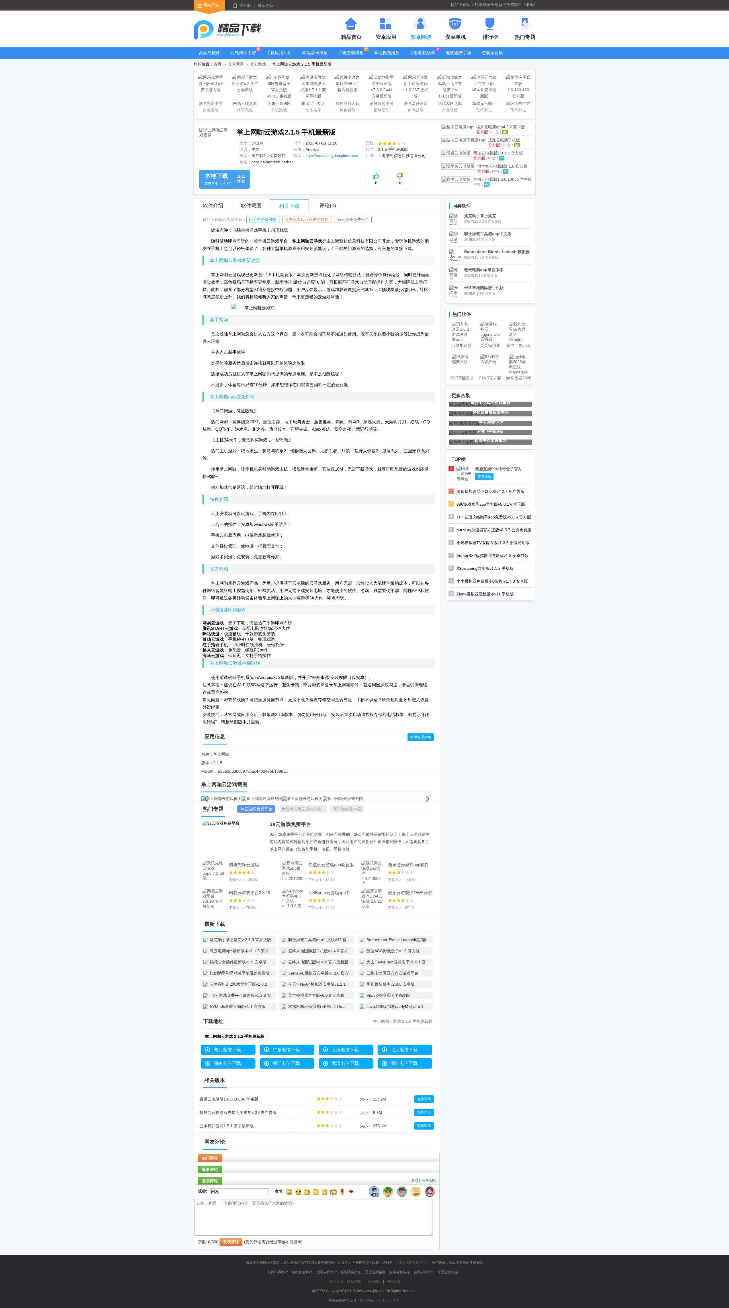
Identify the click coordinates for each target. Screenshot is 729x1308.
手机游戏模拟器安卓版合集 (351, 57)
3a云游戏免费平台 (353, 219)
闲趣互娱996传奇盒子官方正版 (279, 104)
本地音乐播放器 (315, 57)
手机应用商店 (279, 52)
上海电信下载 (345, 1049)
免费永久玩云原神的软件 (307, 219)
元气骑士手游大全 (243, 57)
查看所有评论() (423, 1180)
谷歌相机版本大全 (422, 57)
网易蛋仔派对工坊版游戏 (416, 104)
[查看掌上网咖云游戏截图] (214, 142)
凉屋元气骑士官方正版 (484, 104)
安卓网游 (236, 64)
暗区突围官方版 (518, 104)
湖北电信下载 (227, 1049)
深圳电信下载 (404, 1063)
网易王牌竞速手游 (245, 104)
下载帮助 (373, 1281)
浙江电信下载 (286, 1063)
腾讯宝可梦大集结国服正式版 (313, 104)
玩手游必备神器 (263, 219)
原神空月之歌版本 (347, 104)
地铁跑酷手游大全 (458, 57)
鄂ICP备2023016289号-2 (379, 1300)
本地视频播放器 (387, 57)
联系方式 (354, 1281)
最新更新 (265, 5)
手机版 (245, 5)
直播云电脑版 (502, 179)
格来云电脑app (500, 127)
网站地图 (393, 1281)
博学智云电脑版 (502, 166)
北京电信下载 (404, 1049)
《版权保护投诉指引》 (412, 1263)
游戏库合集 (492, 52)
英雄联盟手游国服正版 (382, 104)
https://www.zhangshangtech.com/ (332, 156)
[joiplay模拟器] (463, 432)
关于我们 (336, 1281)
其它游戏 (258, 64)
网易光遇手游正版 (211, 104)
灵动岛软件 (209, 52)
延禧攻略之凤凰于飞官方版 (450, 104)
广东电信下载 (286, 1049)
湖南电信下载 (227, 1063)
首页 (218, 64)
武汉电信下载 (345, 1063)
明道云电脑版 (498, 153)
